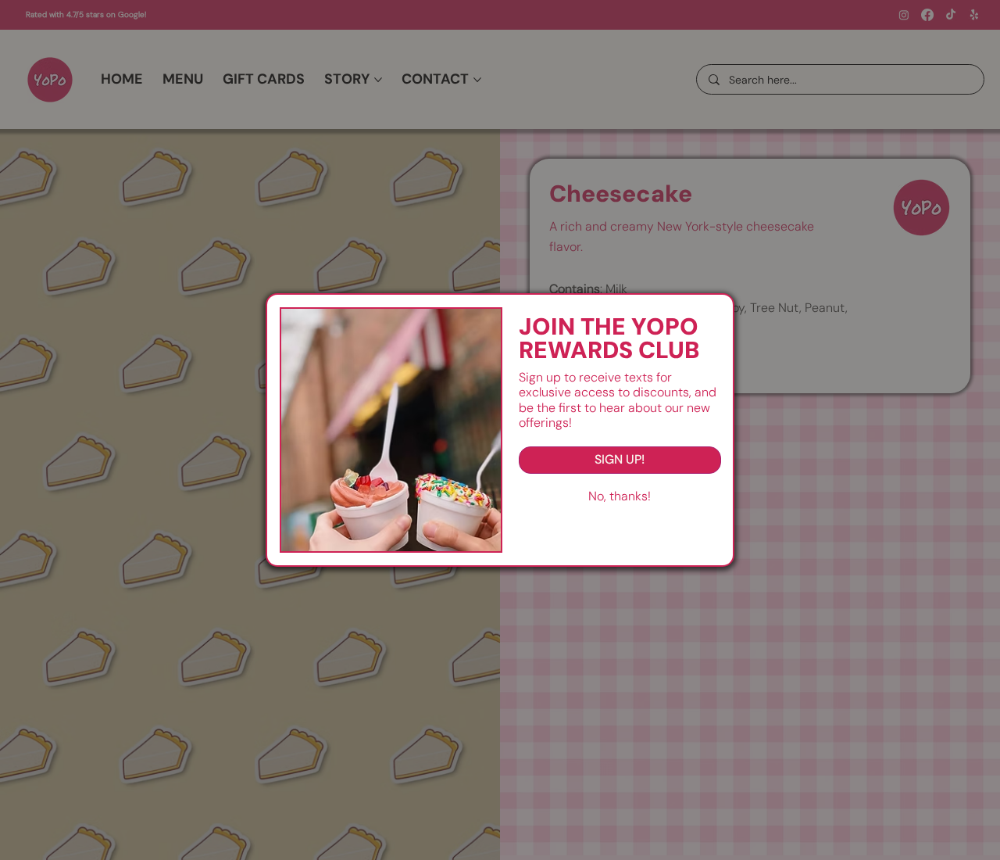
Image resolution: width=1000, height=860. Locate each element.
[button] (619, 496)
